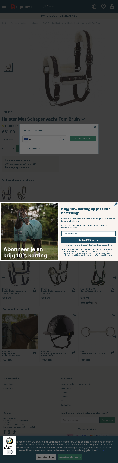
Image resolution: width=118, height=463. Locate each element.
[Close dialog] (116, 204)
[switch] (10, 452)
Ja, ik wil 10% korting (88, 240)
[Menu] (14, 437)
